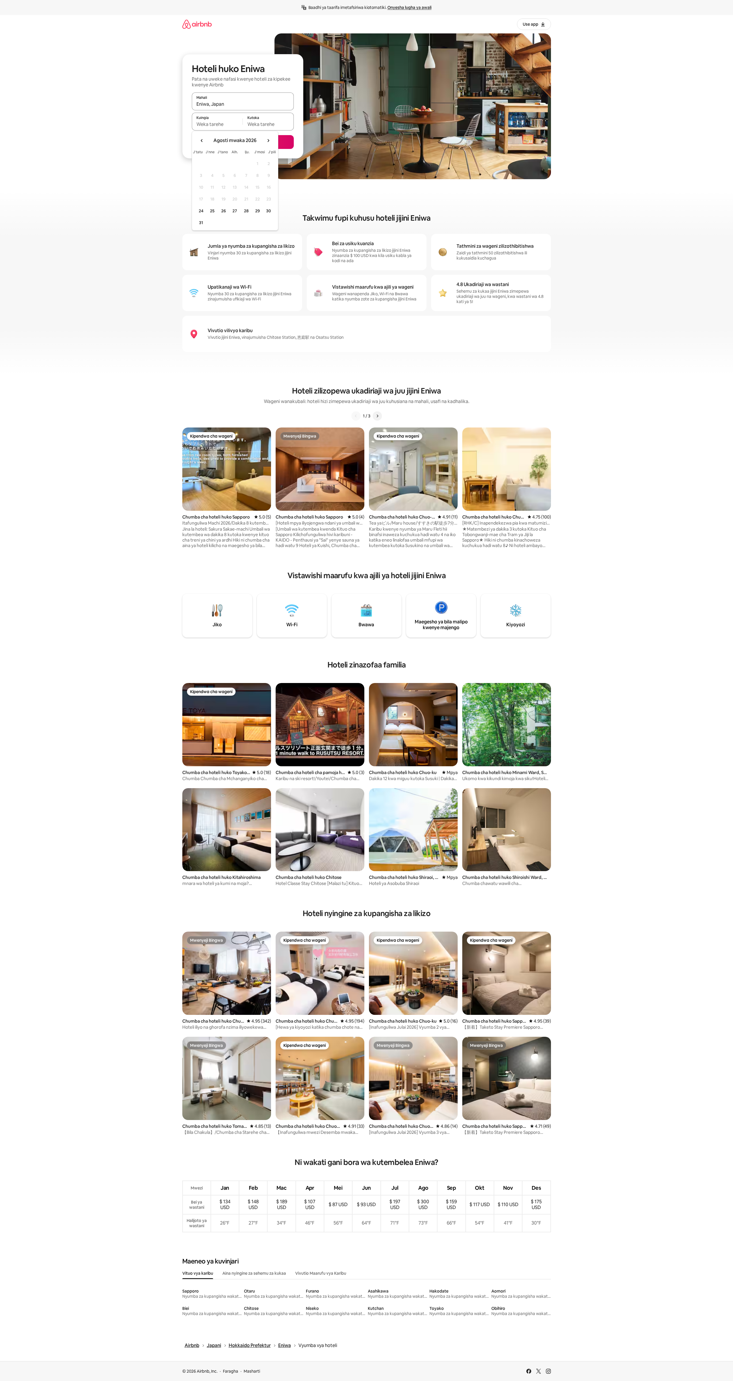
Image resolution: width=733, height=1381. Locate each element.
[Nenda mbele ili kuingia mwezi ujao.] (268, 140)
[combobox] (242, 104)
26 (223, 210)
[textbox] (217, 124)
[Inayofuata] (377, 416)
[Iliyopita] (356, 416)
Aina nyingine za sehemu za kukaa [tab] (254, 1273)
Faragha (230, 1371)
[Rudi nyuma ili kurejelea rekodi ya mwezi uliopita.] (202, 140)
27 (234, 210)
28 (246, 210)
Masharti (252, 1371)
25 (212, 210)
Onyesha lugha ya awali (409, 7)
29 (257, 210)
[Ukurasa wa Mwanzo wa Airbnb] (197, 24)
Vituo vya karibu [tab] (197, 1273)
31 (201, 222)
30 (268, 210)
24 (201, 210)
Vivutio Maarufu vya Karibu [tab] (320, 1273)
